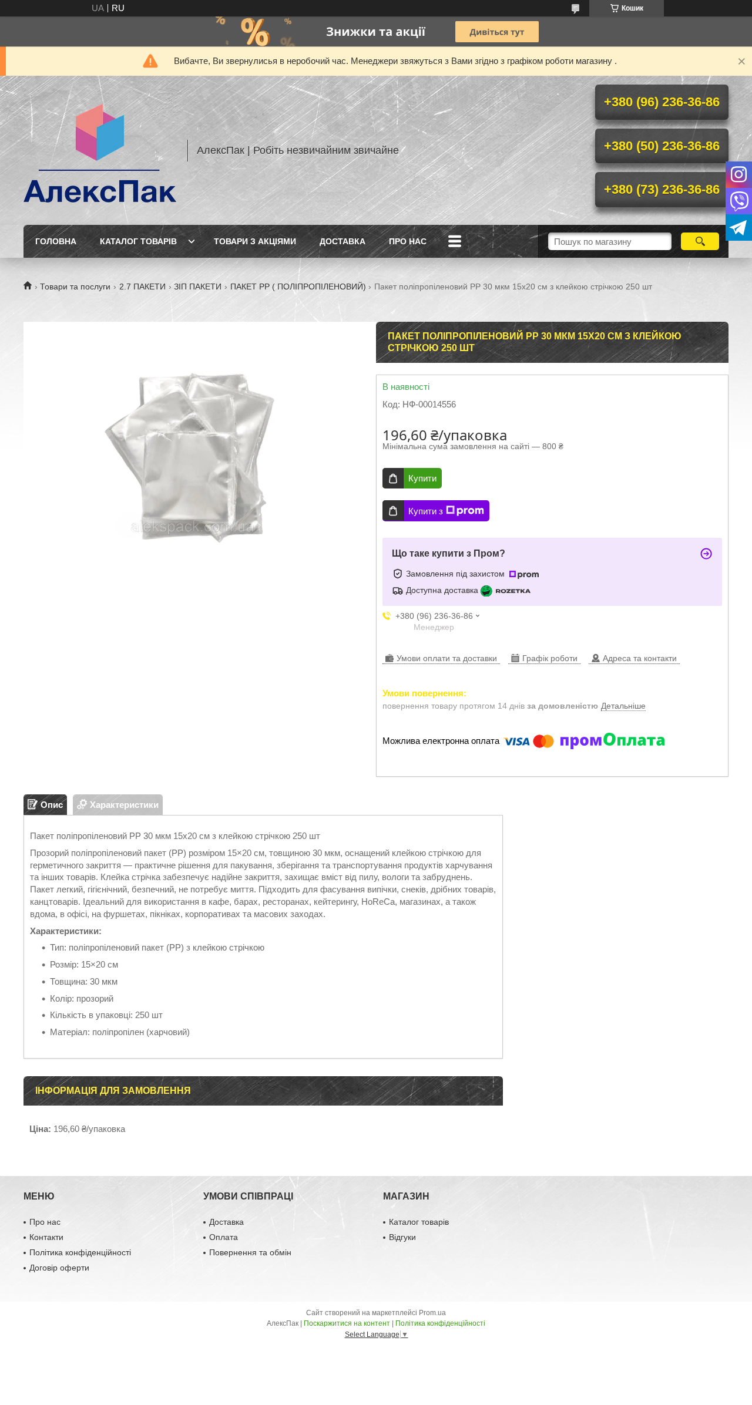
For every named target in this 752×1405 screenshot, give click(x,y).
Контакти (46, 1237)
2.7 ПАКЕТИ (142, 286)
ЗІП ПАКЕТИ (197, 286)
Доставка (342, 241)
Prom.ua (432, 1313)
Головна (55, 241)
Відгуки (402, 1237)
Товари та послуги (75, 286)
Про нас (408, 241)
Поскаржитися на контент (347, 1323)
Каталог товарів (138, 241)
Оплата (223, 1237)
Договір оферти (59, 1267)
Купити (422, 478)
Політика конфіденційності (80, 1252)
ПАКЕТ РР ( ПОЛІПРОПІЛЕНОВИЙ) (298, 286)
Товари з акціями (255, 241)
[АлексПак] (100, 150)
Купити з (425, 511)
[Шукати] (700, 241)
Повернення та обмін (250, 1252)
